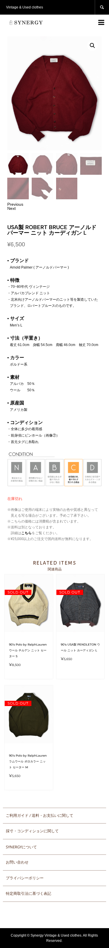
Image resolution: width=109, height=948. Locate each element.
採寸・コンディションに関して (32, 831)
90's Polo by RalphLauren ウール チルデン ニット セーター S (28, 650)
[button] (92, 45)
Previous (15, 204)
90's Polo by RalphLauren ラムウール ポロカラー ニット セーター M (28, 761)
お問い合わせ (17, 862)
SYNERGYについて (21, 847)
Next (11, 208)
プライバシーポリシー (25, 878)
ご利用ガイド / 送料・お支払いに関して (39, 815)
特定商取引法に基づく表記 (28, 893)
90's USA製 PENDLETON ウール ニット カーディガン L (80, 647)
